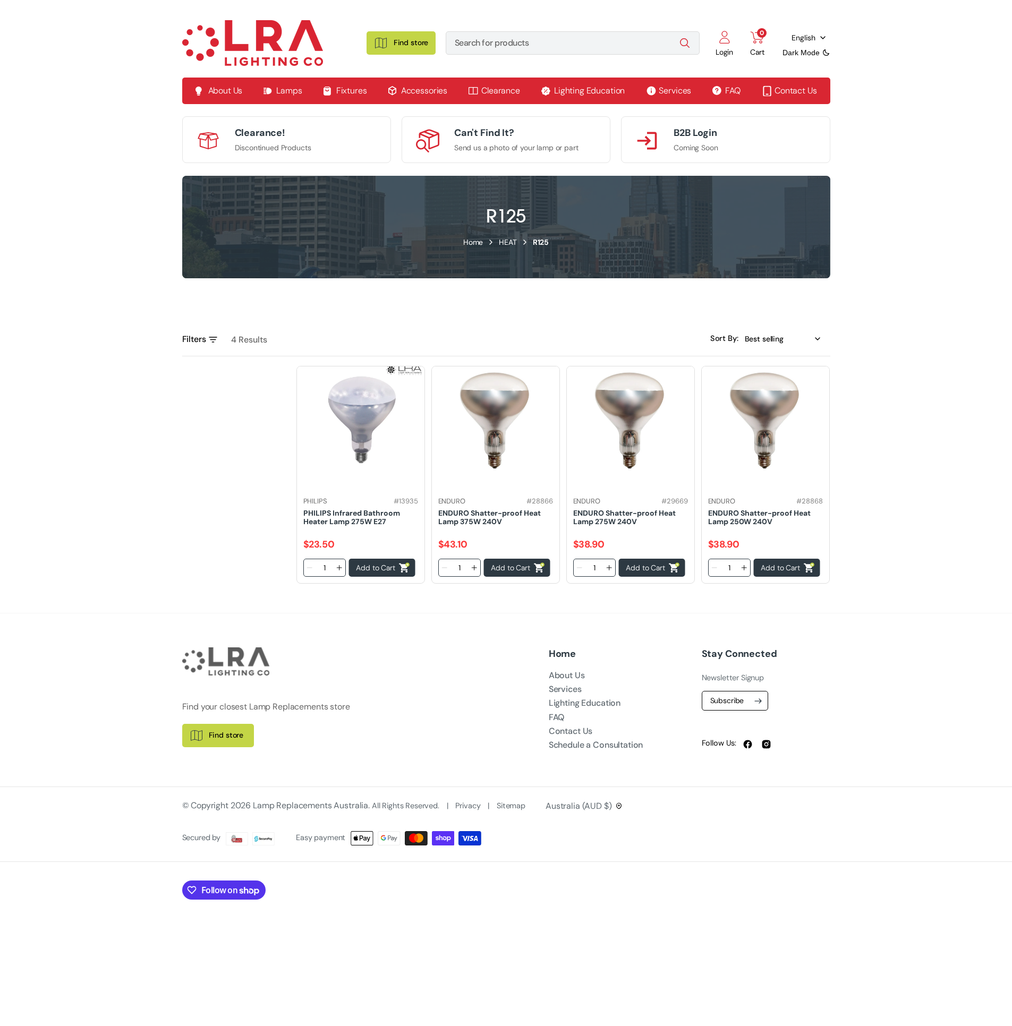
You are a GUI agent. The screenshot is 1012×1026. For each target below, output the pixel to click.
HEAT (507, 242)
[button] (725, 43)
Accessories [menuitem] (424, 90)
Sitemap (511, 806)
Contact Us (571, 731)
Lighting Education (584, 702)
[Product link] (360, 418)
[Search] (684, 43)
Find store (226, 735)
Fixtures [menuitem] (351, 90)
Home (473, 242)
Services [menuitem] (675, 90)
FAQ (557, 717)
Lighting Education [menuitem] (589, 90)
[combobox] (573, 43)
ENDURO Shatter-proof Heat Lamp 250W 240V (759, 517)
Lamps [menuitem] (289, 90)
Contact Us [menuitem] (796, 90)
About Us (567, 675)
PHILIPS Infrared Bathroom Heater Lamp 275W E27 (351, 517)
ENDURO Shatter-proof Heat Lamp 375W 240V (489, 517)
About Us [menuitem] (225, 90)
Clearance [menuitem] (500, 90)
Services (565, 689)
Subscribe (727, 700)
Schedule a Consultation (596, 744)
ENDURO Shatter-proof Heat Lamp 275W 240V (624, 517)
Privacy (468, 806)
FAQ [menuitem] (733, 90)
